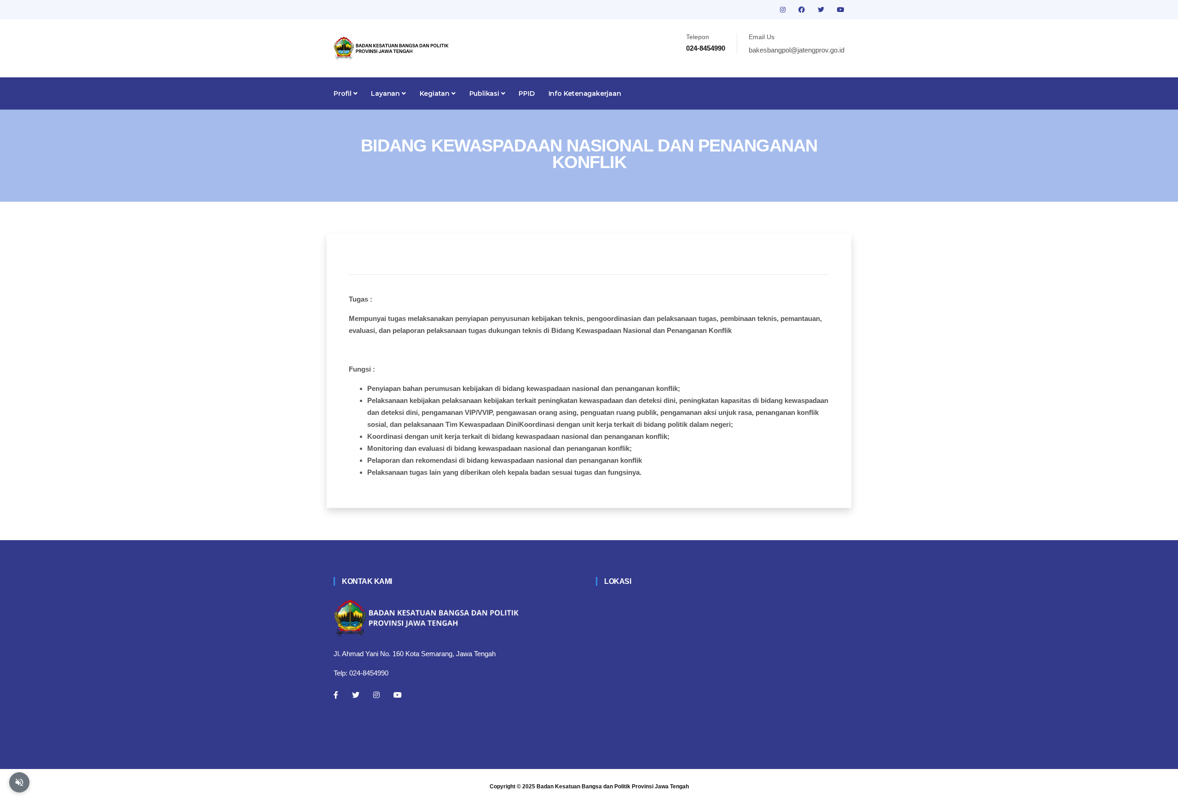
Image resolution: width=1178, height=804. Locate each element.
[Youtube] (397, 695)
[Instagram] (376, 695)
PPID (526, 93)
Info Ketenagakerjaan (585, 93)
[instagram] (783, 9)
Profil (343, 93)
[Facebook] (336, 695)
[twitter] (822, 9)
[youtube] (841, 9)
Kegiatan (435, 93)
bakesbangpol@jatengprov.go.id (796, 50)
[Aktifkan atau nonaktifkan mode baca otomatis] (19, 782)
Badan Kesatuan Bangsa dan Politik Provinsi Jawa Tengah (613, 786)
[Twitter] (355, 695)
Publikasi (485, 93)
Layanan (386, 93)
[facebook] (802, 9)
